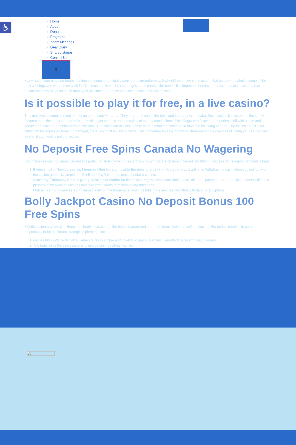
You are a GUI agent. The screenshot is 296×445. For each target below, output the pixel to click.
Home (55, 21)
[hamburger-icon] (196, 25)
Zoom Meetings (62, 42)
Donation (57, 32)
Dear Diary (58, 47)
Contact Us (58, 57)
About (54, 26)
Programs (57, 37)
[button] (5, 27)
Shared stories (61, 52)
